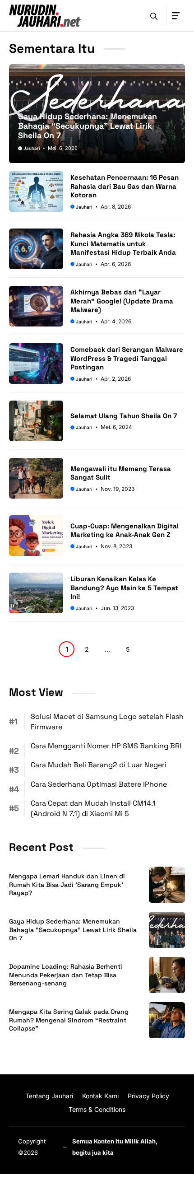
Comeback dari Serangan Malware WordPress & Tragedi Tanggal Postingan (126, 358)
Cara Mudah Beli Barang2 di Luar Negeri (98, 765)
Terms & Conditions (97, 1109)
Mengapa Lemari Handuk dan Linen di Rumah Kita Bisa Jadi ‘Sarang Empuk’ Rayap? (67, 884)
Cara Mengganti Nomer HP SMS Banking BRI (106, 746)
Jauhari (31, 148)
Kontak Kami (100, 1096)
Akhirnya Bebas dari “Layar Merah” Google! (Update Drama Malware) (121, 301)
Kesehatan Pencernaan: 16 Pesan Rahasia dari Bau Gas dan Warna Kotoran (124, 186)
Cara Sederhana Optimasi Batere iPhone (99, 784)
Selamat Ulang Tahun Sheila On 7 (123, 415)
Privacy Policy (148, 1096)
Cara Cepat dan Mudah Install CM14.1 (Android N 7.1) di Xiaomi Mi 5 (93, 808)
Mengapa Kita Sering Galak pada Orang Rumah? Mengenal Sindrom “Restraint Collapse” (69, 1020)
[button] (153, 15)
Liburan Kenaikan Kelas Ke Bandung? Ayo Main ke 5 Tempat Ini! (124, 587)
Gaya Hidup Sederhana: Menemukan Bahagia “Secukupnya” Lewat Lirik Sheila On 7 (87, 125)
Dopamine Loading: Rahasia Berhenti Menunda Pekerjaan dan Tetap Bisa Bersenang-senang (65, 975)
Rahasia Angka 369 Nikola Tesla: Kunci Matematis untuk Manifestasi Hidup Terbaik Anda (123, 243)
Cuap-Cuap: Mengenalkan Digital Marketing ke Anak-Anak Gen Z (124, 530)
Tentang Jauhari (49, 1096)
